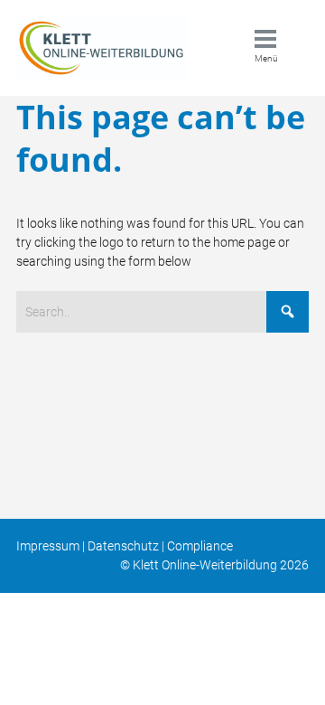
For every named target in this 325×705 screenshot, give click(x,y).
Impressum (47, 546)
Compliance (200, 546)
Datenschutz (123, 546)
